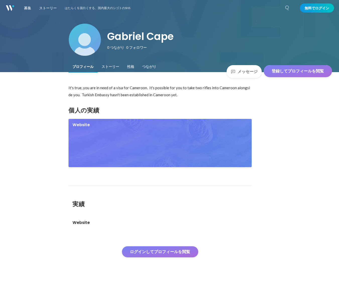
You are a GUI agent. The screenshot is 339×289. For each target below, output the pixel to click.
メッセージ (248, 71)
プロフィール (83, 66)
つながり (149, 66)
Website (81, 125)
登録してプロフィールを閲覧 (298, 71)
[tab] (83, 67)
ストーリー (110, 66)
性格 (130, 66)
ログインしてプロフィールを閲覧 (160, 252)
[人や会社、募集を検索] (287, 8)
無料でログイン (317, 8)
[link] (160, 143)
